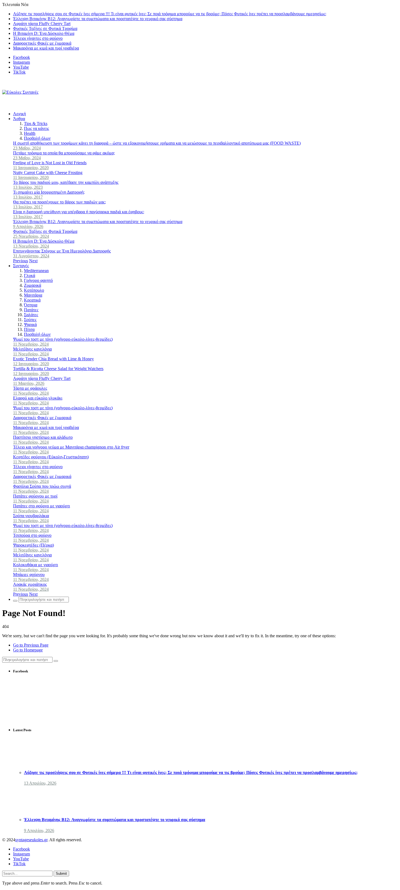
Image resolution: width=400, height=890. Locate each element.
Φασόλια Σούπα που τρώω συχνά (42, 486)
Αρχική (19, 113)
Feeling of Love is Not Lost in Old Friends (50, 162)
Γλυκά (29, 275)
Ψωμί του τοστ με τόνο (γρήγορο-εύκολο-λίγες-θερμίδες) (63, 339)
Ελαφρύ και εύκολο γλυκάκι (37, 398)
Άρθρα (19, 118)
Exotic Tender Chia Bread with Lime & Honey (53, 358)
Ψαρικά (30, 324)
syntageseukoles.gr (31, 839)
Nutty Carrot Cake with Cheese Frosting (47, 172)
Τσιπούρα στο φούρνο (32, 535)
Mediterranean (36, 270)
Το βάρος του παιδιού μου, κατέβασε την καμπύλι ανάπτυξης (65, 182)
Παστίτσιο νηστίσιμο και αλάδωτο (43, 437)
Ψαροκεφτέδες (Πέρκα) (33, 545)
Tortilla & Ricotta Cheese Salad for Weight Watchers (58, 368)
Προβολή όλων (37, 138)
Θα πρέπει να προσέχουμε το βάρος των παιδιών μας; (59, 202)
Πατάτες (31, 309)
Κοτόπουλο (34, 290)
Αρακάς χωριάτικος (30, 584)
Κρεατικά (32, 300)
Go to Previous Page (30, 645)
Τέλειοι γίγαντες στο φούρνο (38, 38)
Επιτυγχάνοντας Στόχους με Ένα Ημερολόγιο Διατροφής (62, 251)
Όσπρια (30, 305)
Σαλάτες (31, 314)
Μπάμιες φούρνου (29, 574)
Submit (61, 873)
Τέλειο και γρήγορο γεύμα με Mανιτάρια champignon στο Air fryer (71, 447)
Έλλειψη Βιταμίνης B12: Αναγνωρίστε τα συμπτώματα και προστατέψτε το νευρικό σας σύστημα (97, 18)
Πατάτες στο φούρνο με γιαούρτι (41, 506)
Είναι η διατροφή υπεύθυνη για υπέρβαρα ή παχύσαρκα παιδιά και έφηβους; (78, 211)
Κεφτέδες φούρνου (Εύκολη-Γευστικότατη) (51, 457)
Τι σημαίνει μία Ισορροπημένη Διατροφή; (49, 192)
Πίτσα (29, 329)
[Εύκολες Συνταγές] (20, 92)
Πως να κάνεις (36, 128)
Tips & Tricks (35, 123)
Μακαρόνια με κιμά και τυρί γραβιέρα (46, 48)
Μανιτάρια (33, 295)
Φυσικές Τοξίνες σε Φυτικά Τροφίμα (45, 28)
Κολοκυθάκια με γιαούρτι (35, 564)
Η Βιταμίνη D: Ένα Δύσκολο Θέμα (43, 33)
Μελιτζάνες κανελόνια (32, 349)
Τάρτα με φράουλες (30, 388)
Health (29, 133)
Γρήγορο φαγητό (38, 280)
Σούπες (30, 319)
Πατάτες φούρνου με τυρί (35, 496)
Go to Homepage (28, 650)
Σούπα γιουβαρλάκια (31, 515)
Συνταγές (21, 265)
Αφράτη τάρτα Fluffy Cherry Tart (41, 23)
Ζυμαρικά (32, 285)
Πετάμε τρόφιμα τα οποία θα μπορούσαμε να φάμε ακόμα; (64, 153)
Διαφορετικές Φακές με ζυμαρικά (42, 43)
